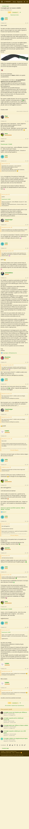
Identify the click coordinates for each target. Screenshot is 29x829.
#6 (27, 248)
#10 (27, 414)
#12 (27, 464)
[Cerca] (27, 1)
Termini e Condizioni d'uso (10, 751)
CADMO (7, 431)
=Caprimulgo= (9, 219)
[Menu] (2, 1)
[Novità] (24, 1)
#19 (27, 668)
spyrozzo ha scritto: (6, 574)
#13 (27, 485)
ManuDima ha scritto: (6, 227)
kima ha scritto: (5, 194)
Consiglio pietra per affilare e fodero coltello (16, 725)
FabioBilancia (6, 726)
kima (6, 133)
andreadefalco (9, 273)
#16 (27, 572)
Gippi (6, 116)
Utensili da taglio (11, 713)
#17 (27, 606)
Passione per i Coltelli (6, 144)
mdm (3, 10)
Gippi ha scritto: (5, 163)
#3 (27, 138)
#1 (27, 23)
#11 (27, 436)
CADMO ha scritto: (5, 467)
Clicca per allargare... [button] (14, 450)
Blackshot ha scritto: (6, 393)
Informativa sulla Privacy (6, 752)
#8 (27, 362)
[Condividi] (26, 23)
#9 (27, 384)
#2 (27, 121)
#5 (27, 224)
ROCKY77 (5, 713)
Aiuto (13, 752)
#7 (27, 277)
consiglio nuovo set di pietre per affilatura (15, 712)
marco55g (6, 739)
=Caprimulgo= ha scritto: (7, 250)
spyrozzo (7, 548)
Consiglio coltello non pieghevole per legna (16, 738)
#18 (27, 627)
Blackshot (7, 357)
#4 (27, 161)
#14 (27, 521)
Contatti (2, 751)
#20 (27, 687)
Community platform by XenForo (12, 755)
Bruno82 (5, 721)
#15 (27, 553)
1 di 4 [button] (9, 12)
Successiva (14, 12)
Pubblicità (18, 752)
